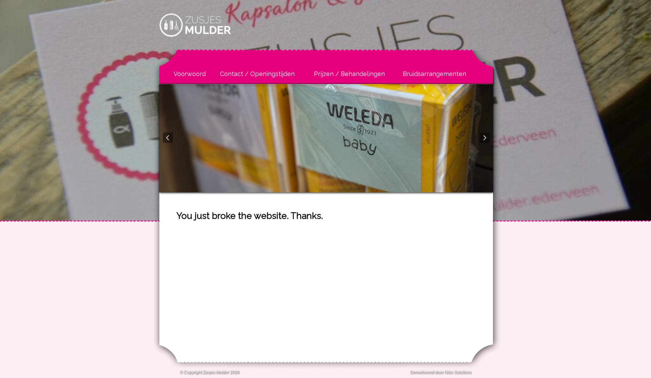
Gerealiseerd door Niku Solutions (440, 372)
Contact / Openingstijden (257, 73)
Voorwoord (190, 73)
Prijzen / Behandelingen (349, 73)
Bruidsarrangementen (434, 73)
